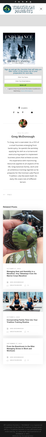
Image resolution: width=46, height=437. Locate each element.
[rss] (22, 2)
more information (26, 91)
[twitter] (26, 2)
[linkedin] (19, 2)
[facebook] (15, 2)
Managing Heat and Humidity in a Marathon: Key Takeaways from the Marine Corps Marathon (22, 273)
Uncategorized (16, 285)
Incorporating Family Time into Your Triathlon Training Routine (22, 321)
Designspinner (27, 436)
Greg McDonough (23, 136)
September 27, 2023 (14, 343)
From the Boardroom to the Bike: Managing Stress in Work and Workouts (21, 348)
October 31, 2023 (14, 269)
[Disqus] (23, 393)
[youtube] (30, 2)
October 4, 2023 (13, 317)
